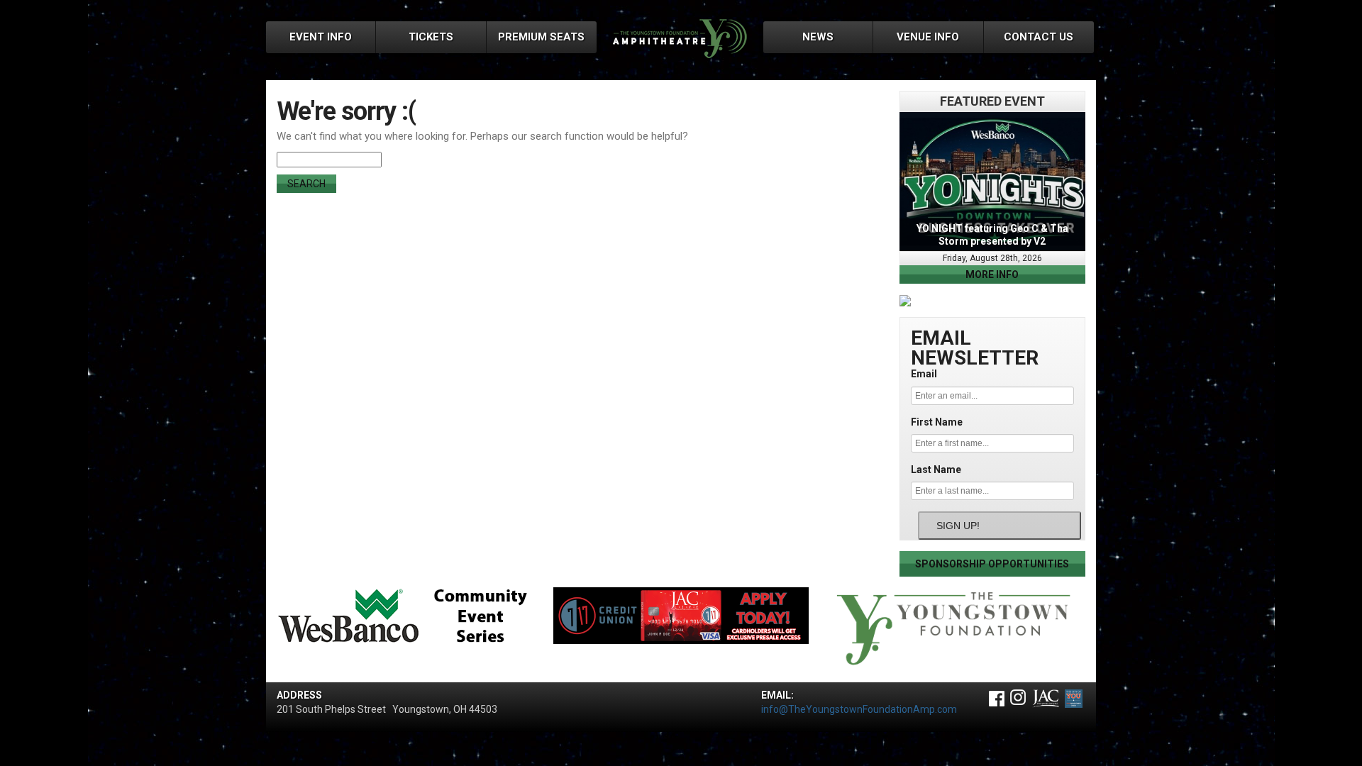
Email (924, 373)
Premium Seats (541, 36)
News (818, 36)
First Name (937, 422)
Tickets (431, 36)
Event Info (320, 36)
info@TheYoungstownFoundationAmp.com (859, 709)
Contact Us (1038, 36)
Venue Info (928, 36)
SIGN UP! (958, 525)
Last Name (936, 469)
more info (992, 274)
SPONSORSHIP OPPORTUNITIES (992, 564)
